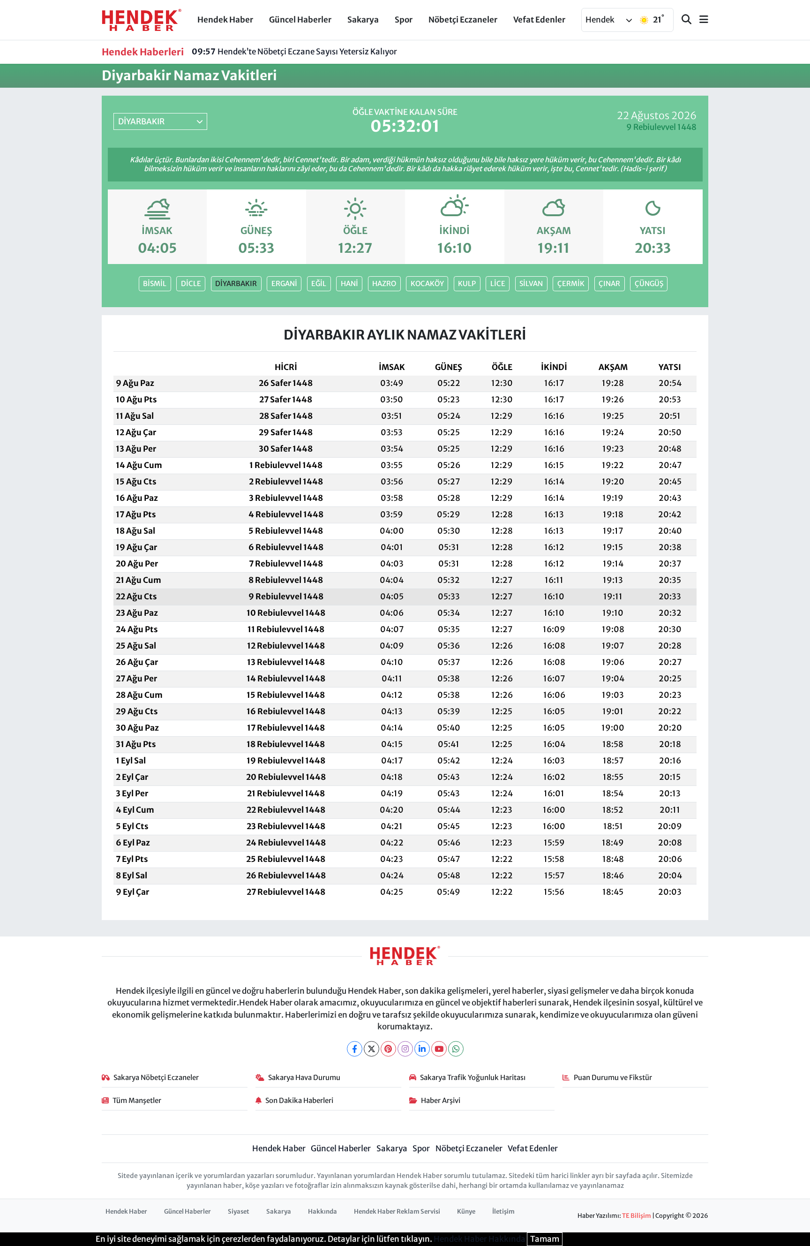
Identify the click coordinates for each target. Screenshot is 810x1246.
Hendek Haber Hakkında (479, 1239)
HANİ (349, 283)
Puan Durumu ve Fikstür (613, 1077)
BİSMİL (154, 283)
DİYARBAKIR (236, 283)
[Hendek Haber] (141, 19)
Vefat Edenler (539, 20)
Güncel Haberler (300, 20)
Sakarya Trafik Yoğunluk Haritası (472, 1077)
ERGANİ (284, 283)
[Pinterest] (388, 1049)
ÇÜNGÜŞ (649, 283)
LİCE (497, 283)
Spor (403, 20)
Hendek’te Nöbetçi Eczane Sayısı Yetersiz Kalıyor (294, 51)
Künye (466, 1212)
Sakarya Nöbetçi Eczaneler (156, 1077)
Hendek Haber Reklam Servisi (397, 1212)
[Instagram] (405, 1049)
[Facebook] (354, 1049)
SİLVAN (531, 283)
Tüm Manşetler (136, 1100)
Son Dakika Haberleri (299, 1100)
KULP (467, 283)
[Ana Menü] (699, 20)
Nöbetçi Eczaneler (462, 20)
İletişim (503, 1212)
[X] (371, 1049)
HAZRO (384, 283)
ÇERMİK (571, 283)
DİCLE (191, 283)
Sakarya (363, 20)
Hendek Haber (225, 20)
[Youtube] (439, 1049)
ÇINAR (609, 283)
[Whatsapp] (456, 1049)
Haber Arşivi (440, 1100)
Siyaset (238, 1212)
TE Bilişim (636, 1216)
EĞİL (318, 283)
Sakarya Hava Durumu (304, 1077)
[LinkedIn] (422, 1049)
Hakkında (322, 1212)
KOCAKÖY (427, 283)
